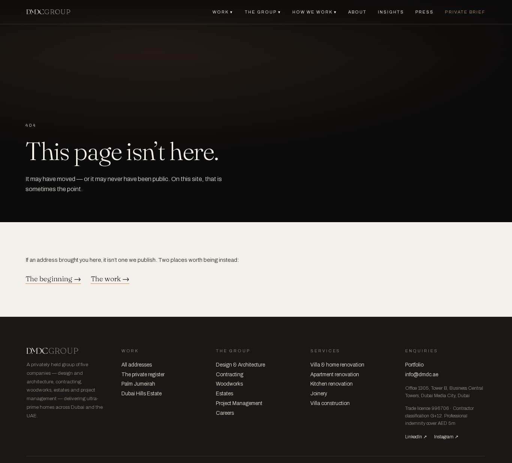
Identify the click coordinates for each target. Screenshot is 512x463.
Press (424, 12)
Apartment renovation (334, 374)
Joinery (318, 393)
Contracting (229, 374)
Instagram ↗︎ (446, 436)
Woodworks (229, 384)
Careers (225, 413)
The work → (110, 279)
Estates (224, 393)
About (357, 12)
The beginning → (53, 279)
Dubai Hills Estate (141, 393)
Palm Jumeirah (138, 384)
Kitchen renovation (331, 384)
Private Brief (465, 12)
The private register (143, 374)
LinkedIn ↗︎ (416, 436)
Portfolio (414, 365)
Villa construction (330, 403)
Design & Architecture (240, 365)
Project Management (239, 403)
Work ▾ (223, 12)
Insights (391, 12)
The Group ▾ (263, 12)
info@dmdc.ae (421, 374)
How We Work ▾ (314, 12)
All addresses (136, 365)
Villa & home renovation (337, 365)
